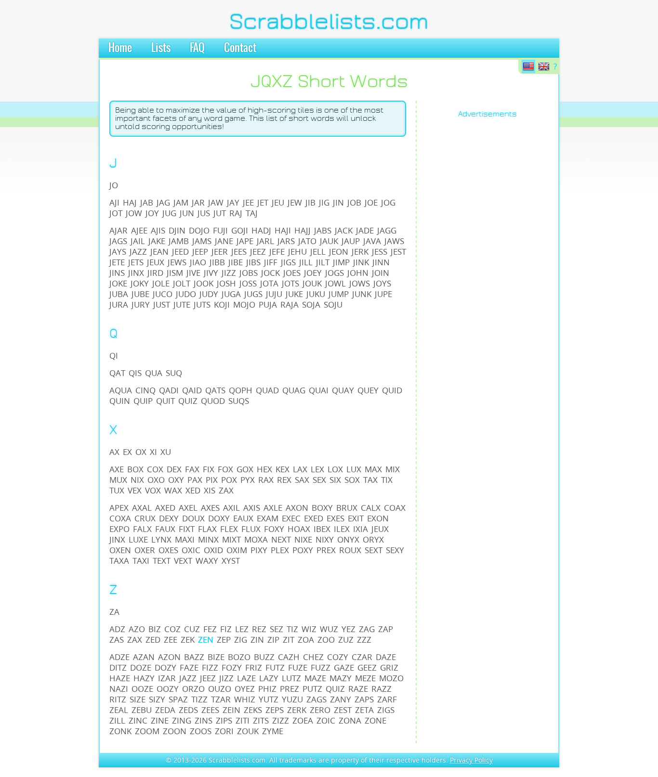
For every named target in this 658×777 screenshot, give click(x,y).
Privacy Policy (471, 759)
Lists (161, 48)
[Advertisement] (464, 272)
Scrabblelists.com (329, 21)
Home (120, 48)
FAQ (197, 48)
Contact (240, 48)
